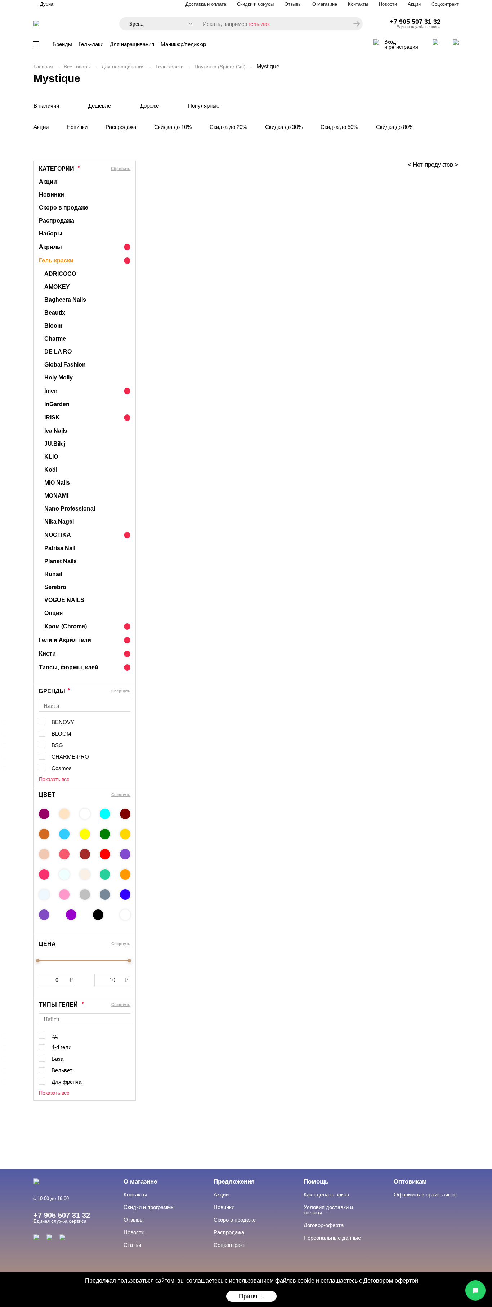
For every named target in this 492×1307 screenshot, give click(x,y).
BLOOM (61, 734)
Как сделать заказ (326, 1194)
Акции (414, 4)
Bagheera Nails (65, 300)
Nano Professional (69, 509)
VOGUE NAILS (64, 600)
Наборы (50, 233)
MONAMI (56, 496)
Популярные (203, 106)
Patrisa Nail (59, 548)
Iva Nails (55, 431)
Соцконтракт (445, 4)
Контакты (358, 4)
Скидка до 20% (228, 127)
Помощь (316, 1181)
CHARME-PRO (70, 757)
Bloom (53, 326)
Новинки (77, 127)
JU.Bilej (54, 444)
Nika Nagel (59, 521)
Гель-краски (170, 66)
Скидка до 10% (173, 127)
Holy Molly (58, 377)
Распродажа (121, 127)
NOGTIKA (57, 535)
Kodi (50, 470)
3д (55, 1036)
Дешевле (99, 106)
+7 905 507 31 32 (415, 21)
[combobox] (157, 24)
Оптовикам (410, 1181)
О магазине (324, 4)
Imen (51, 391)
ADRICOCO (60, 274)
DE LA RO (58, 352)
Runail (53, 574)
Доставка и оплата (205, 4)
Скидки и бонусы (255, 4)
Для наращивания (132, 44)
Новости (388, 4)
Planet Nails (60, 561)
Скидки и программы (149, 1207)
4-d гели (61, 1047)
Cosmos (62, 768)
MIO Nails (57, 483)
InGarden (57, 404)
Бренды (62, 44)
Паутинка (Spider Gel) (220, 66)
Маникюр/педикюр (183, 44)
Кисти (47, 654)
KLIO (51, 457)
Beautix (54, 313)
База (57, 1059)
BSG (57, 745)
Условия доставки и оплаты (328, 1209)
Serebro (55, 587)
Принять (251, 1296)
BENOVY (63, 722)
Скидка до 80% (394, 127)
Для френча (66, 1082)
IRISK (52, 417)
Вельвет (62, 1070)
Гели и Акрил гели (65, 640)
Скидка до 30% (284, 127)
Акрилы (50, 247)
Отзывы (293, 4)
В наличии (46, 106)
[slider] (38, 960)
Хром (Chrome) (65, 626)
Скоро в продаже (63, 208)
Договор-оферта (324, 1225)
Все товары (77, 66)
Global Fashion (65, 364)
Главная (43, 66)
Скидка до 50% (339, 127)
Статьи (132, 1245)
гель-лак (259, 24)
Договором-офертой (390, 1280)
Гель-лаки (91, 44)
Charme (55, 339)
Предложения (234, 1181)
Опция (53, 613)
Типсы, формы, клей (68, 667)
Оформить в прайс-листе (425, 1194)
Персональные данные (332, 1237)
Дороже (149, 106)
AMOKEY (57, 287)
